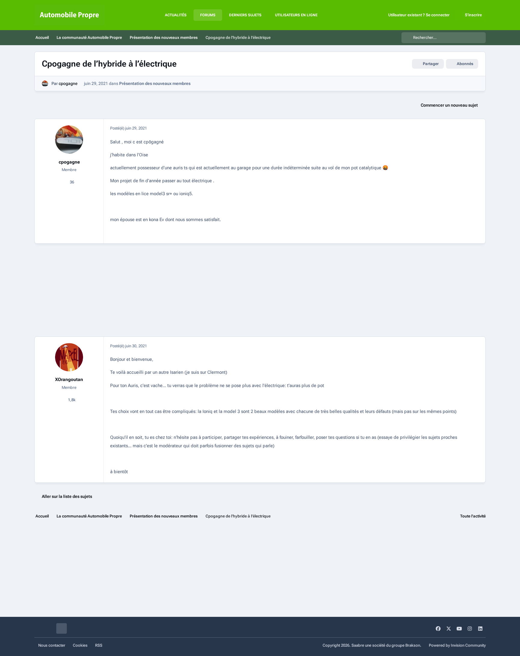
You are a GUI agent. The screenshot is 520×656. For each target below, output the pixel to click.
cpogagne (68, 83)
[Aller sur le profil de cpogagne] (45, 83)
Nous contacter (51, 645)
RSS (98, 645)
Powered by (457, 645)
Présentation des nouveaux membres (154, 83)
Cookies (80, 645)
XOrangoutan (69, 379)
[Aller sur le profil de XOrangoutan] (69, 357)
